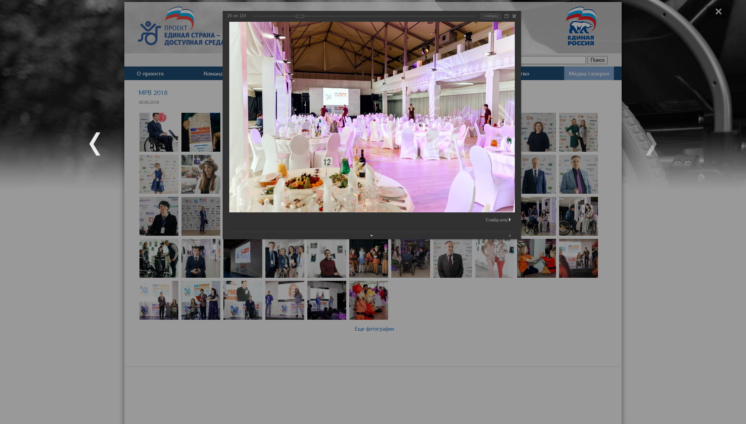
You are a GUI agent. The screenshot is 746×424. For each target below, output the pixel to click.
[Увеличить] (507, 16)
